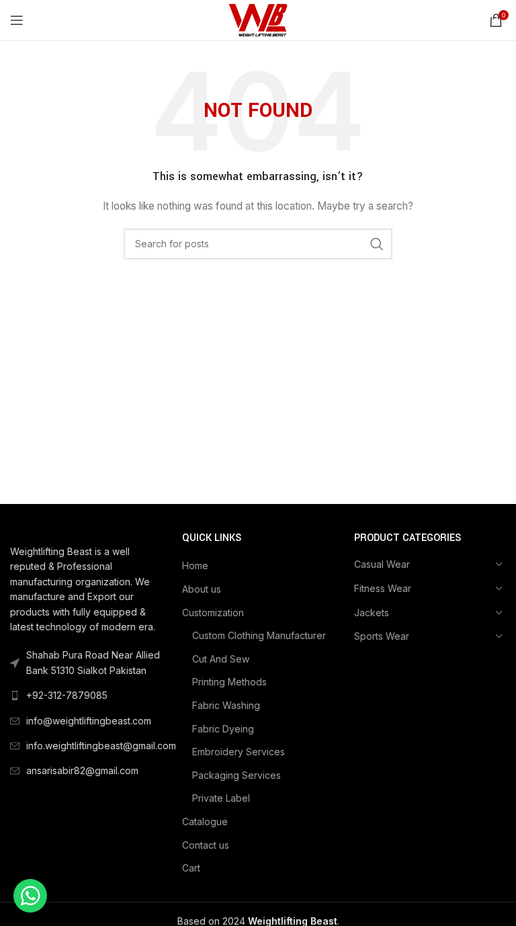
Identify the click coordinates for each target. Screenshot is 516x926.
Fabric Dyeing (223, 728)
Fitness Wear (382, 588)
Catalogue (205, 821)
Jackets (371, 612)
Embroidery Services (238, 751)
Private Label (221, 798)
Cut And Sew (220, 659)
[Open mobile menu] (16, 20)
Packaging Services (236, 775)
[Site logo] (258, 19)
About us (201, 589)
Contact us (205, 845)
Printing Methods (229, 681)
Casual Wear (382, 564)
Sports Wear (381, 636)
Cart (191, 868)
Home (195, 565)
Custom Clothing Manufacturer (259, 635)
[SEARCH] (376, 243)
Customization (213, 612)
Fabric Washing (226, 705)
